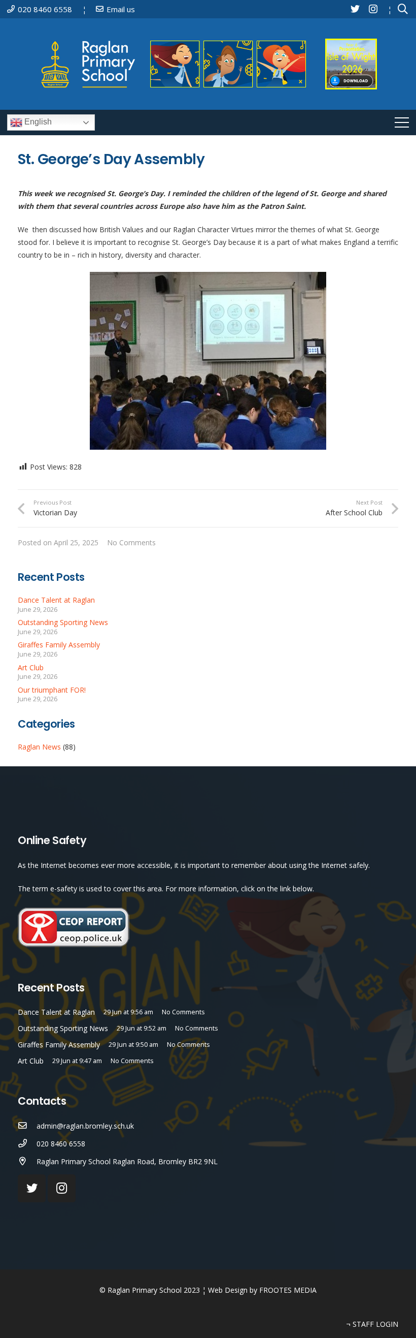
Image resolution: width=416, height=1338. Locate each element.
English (37, 121)
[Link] (177, 64)
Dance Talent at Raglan (56, 600)
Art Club (31, 667)
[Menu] (401, 122)
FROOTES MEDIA (288, 1290)
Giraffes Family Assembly (59, 644)
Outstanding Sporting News (63, 622)
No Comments (131, 542)
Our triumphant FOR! (52, 690)
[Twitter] (355, 8)
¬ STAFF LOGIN (372, 1324)
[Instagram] (373, 9)
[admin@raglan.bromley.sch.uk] (27, 1125)
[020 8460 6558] (27, 1143)
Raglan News (39, 747)
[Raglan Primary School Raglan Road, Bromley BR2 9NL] (27, 1161)
